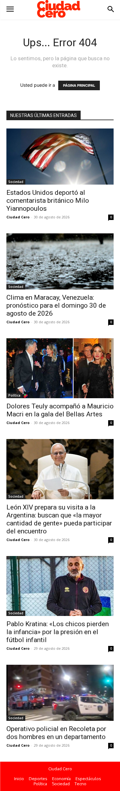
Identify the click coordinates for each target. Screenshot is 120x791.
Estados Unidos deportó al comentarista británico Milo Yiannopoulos (47, 200)
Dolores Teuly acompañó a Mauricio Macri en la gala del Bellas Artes (60, 410)
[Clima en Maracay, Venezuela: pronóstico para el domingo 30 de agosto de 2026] (60, 261)
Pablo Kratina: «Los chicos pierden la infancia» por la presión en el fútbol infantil (57, 632)
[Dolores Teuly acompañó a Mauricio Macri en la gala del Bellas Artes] (60, 368)
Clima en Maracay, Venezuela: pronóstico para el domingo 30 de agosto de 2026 (56, 305)
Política (14, 395)
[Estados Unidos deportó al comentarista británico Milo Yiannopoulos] (60, 156)
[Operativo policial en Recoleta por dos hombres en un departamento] (60, 693)
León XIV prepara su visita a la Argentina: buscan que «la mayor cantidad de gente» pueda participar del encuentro (59, 519)
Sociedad (15, 181)
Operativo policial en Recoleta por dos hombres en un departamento (56, 733)
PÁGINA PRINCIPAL (79, 85)
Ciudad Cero (17, 217)
